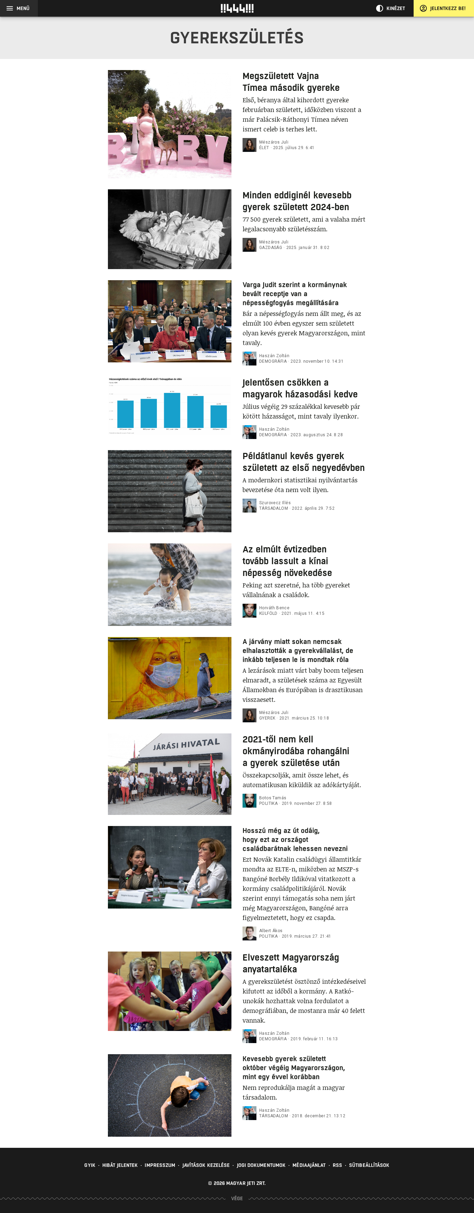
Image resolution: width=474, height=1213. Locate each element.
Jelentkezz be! (448, 8)
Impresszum (160, 1165)
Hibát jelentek (120, 1165)
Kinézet (396, 8)
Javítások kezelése (206, 1165)
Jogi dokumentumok (261, 1165)
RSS (337, 1165)
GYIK (89, 1165)
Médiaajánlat (309, 1165)
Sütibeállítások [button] (369, 1165)
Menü (23, 8)
